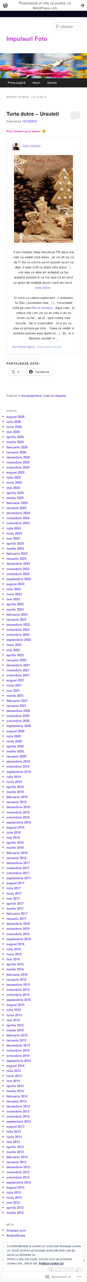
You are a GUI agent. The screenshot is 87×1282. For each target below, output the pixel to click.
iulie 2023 (14, 589)
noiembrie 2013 (18, 1111)
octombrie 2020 (18, 720)
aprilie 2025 (15, 492)
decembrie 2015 (18, 984)
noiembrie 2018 (18, 812)
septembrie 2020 (19, 725)
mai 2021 (13, 690)
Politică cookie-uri (51, 1263)
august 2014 (15, 1065)
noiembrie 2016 (18, 928)
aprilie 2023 (15, 604)
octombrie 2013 (18, 1116)
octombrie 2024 (18, 523)
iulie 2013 (14, 1131)
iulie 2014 (14, 1070)
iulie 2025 (14, 477)
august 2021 (15, 680)
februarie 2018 (17, 852)
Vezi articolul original (23, 347)
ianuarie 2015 (16, 1040)
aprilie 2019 (15, 786)
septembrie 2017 (19, 878)
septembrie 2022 (19, 639)
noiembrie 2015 (18, 989)
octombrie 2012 (18, 1177)
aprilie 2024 (15, 543)
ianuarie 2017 (16, 918)
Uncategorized (31, 395)
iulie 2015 (14, 1009)
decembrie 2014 (18, 1045)
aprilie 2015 (15, 1025)
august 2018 (15, 827)
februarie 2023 (17, 614)
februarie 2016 (17, 974)
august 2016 (15, 944)
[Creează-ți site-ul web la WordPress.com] (43, 5)
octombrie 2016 (18, 934)
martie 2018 (15, 847)
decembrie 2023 (18, 563)
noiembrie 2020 (18, 715)
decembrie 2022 (18, 624)
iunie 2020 (14, 741)
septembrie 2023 (19, 579)
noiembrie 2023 (18, 568)
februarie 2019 (17, 796)
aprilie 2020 (15, 746)
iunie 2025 (14, 482)
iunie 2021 (14, 685)
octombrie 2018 (18, 817)
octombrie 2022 (18, 634)
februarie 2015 (17, 1035)
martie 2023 (15, 609)
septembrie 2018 (19, 822)
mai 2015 (13, 1020)
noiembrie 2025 (18, 462)
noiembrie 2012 (18, 1172)
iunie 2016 (14, 954)
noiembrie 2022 (18, 629)
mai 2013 (13, 1141)
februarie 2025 (17, 502)
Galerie (52, 82)
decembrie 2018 (18, 807)
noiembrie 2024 (18, 518)
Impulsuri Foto (27, 38)
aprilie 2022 (15, 655)
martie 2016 (15, 969)
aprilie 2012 (15, 1207)
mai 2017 (13, 898)
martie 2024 (15, 548)
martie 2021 (15, 695)
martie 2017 (15, 908)
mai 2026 (13, 431)
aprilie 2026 (15, 436)
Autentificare (16, 1235)
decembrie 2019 (18, 761)
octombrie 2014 (18, 1055)
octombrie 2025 (18, 467)
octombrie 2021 (18, 675)
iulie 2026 (14, 421)
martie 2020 (15, 751)
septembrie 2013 (19, 1121)
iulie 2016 (14, 949)
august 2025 (15, 472)
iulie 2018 (14, 832)
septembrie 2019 (19, 771)
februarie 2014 (17, 1096)
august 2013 (15, 1126)
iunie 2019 (14, 781)
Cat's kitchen (31, 146)
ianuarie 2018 (16, 857)
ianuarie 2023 (16, 619)
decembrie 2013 (18, 1106)
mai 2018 (13, 837)
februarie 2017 (17, 913)
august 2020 (15, 731)
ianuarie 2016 (16, 979)
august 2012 (15, 1187)
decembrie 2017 (18, 863)
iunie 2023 (14, 594)
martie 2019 (15, 791)
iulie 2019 (14, 776)
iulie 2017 (14, 888)
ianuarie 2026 (16, 452)
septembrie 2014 (19, 1060)
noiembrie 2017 (18, 868)
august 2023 (15, 584)
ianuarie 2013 (16, 1162)
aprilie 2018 (15, 842)
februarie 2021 (17, 700)
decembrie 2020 (18, 710)
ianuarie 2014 (16, 1101)
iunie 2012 (14, 1197)
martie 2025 (15, 497)
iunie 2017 (14, 893)
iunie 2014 (14, 1075)
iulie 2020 (14, 736)
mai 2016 (13, 959)
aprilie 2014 (15, 1085)
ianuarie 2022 (16, 660)
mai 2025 (13, 487)
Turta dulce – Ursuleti (33, 113)
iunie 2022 (14, 644)
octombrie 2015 (18, 994)
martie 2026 (15, 441)
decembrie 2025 (18, 457)
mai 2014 (13, 1080)
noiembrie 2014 (18, 1050)
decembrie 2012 (18, 1167)
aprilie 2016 (15, 964)
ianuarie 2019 (16, 802)
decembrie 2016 (18, 923)
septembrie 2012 (19, 1182)
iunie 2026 (14, 426)
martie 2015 (15, 1030)
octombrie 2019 (18, 766)
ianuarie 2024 (16, 558)
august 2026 (15, 416)
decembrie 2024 (18, 513)
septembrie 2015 (19, 999)
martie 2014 (15, 1091)
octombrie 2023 (18, 574)
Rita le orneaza (42, 307)
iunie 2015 (14, 1015)
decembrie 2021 (18, 665)
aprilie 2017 (15, 903)
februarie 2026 (17, 447)
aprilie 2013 (15, 1146)
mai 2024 (13, 538)
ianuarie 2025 (16, 508)
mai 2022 (13, 650)
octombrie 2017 (18, 873)
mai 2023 (13, 599)
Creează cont (16, 1230)
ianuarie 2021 (16, 705)
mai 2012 (13, 1202)
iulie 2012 (14, 1192)
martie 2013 (15, 1152)
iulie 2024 (14, 528)
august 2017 (15, 883)
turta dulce (43, 287)
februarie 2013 (17, 1157)
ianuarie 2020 (16, 756)
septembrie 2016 (19, 939)
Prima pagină (16, 82)
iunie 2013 (14, 1136)
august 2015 (15, 1004)
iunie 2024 (14, 533)
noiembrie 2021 (18, 670)
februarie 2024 (17, 553)
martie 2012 (15, 1212)
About (36, 82)
